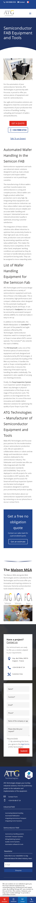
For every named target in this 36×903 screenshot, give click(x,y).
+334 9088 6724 (19, 130)
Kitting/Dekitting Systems (12, 839)
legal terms (25, 744)
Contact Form (13, 797)
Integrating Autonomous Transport (15, 818)
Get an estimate (18, 541)
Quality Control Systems (12, 842)
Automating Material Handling (14, 813)
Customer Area (17, 674)
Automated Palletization (12, 816)
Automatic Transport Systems (14, 836)
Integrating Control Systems (13, 821)
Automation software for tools (14, 844)
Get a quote (18, 123)
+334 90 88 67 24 (18, 667)
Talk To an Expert (18, 138)
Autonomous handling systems (14, 834)
